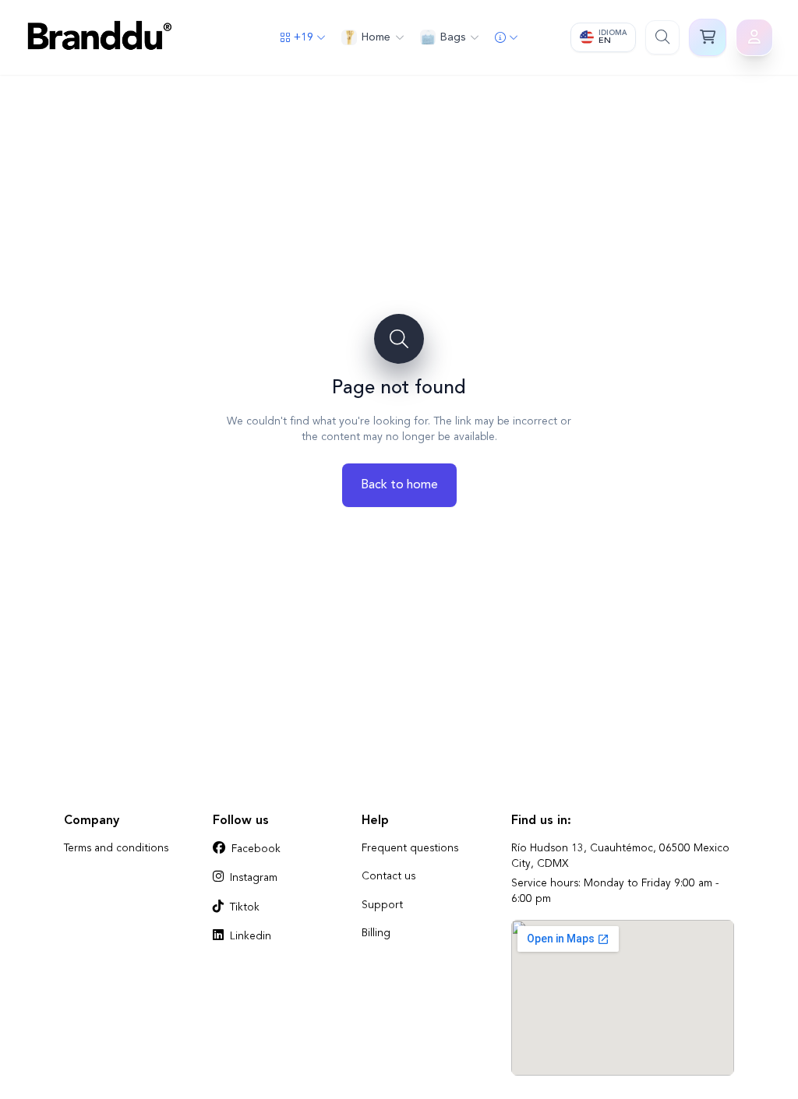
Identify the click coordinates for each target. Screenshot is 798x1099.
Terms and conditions (116, 849)
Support (382, 905)
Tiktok (245, 908)
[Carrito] (707, 37)
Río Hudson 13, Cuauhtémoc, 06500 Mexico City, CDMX (620, 856)
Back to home (399, 485)
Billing (376, 933)
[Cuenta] (754, 37)
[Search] (662, 37)
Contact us (388, 877)
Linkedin (250, 937)
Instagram (253, 878)
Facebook (256, 849)
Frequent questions (410, 849)
